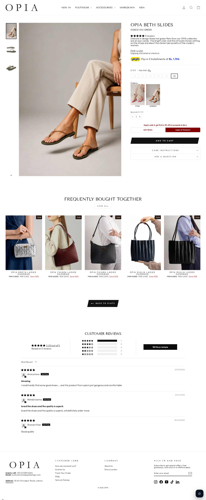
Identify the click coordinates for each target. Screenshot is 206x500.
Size (139, 70)
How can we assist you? (65, 466)
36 (134, 76)
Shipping (134, 53)
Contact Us (60, 469)
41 (174, 76)
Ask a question (166, 156)
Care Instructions (165, 150)
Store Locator (111, 469)
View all (103, 206)
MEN (142, 7)
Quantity (137, 112)
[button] (138, 35)
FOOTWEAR (82, 7)
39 (158, 76)
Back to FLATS (105, 303)
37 (142, 76)
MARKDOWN (127, 7)
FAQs (57, 476)
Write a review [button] (160, 347)
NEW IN (66, 7)
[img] (28, 370)
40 (166, 76)
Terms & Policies (62, 480)
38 (150, 76)
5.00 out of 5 (53, 345)
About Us (109, 466)
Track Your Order (63, 473)
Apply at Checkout (182, 130)
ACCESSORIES (104, 7)
